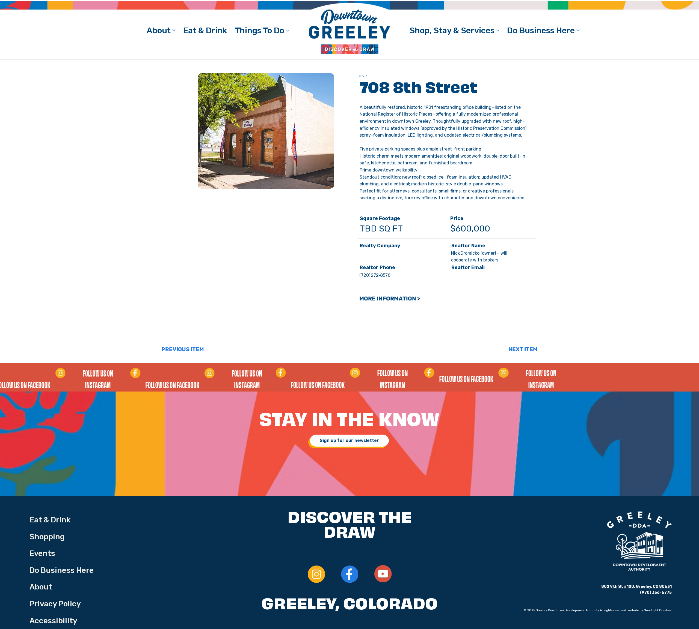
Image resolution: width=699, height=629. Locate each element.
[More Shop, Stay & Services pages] (497, 30)
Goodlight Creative (658, 610)
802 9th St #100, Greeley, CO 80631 (636, 586)
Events (42, 553)
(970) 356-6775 (656, 592)
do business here (61, 570)
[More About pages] (174, 30)
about (40, 586)
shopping (47, 536)
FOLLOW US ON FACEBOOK (351, 385)
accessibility (53, 620)
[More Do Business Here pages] (578, 30)
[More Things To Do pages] (287, 30)
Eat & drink (50, 519)
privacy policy (55, 603)
